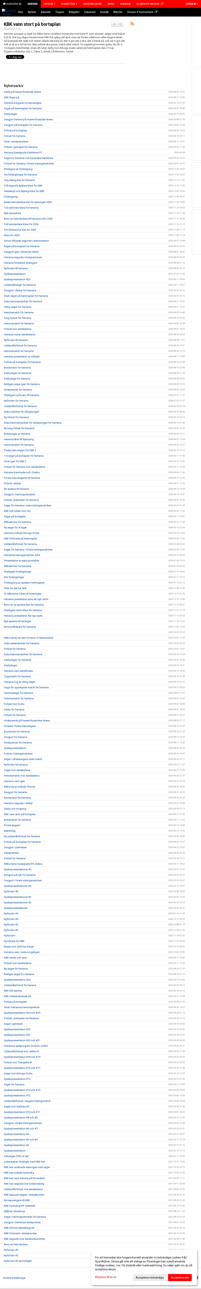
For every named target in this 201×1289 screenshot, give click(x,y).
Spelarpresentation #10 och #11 (22, 1112)
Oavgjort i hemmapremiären (19, 494)
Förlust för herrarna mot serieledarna (24, 466)
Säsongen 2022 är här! (16, 1156)
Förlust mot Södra (14, 704)
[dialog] (144, 1267)
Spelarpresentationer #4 (17, 885)
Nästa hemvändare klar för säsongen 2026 (28, 202)
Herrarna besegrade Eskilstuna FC (23, 152)
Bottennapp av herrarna (17, 433)
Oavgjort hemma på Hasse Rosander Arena (28, 119)
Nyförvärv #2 (11, 930)
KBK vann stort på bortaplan (32, 24)
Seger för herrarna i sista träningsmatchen (27, 505)
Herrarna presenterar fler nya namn (23, 615)
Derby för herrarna (14, 709)
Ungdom (48, 3)
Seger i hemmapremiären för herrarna (25, 1216)
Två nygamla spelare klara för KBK (23, 185)
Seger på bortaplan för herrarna (21, 246)
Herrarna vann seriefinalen (18, 670)
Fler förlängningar (14, 577)
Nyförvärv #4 (11, 919)
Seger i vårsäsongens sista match (23, 759)
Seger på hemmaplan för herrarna (23, 108)
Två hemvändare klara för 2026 (21, 224)
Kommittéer (68, 3)
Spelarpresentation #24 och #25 (22, 1012)
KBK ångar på (11, 97)
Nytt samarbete (12, 213)
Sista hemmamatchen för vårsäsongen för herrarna (32, 422)
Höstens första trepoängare (20, 726)
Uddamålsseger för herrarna (20, 284)
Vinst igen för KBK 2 (15, 461)
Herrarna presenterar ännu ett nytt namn (26, 599)
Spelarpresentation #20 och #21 (22, 1040)
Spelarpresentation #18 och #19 (22, 1056)
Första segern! (12, 825)
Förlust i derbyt (12, 483)
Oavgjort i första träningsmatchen (23, 880)
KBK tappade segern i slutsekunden (24, 1194)
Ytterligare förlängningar (17, 571)
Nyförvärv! (9, 935)
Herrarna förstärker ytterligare (20, 262)
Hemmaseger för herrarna (18, 692)
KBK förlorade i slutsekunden (20, 1233)
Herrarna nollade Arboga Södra (21, 533)
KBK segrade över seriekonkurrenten (24, 1238)
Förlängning (10, 196)
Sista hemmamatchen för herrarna (23, 301)
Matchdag (10, 830)
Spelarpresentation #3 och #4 (20, 1139)
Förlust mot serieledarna (17, 329)
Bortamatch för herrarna (17, 367)
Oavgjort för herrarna (15, 737)
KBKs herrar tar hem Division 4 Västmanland (28, 637)
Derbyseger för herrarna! (17, 373)
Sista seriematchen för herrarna (21, 643)
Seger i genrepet (13, 1023)
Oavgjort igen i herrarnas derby (21, 251)
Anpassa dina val (105, 1277)
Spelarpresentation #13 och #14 (22, 1090)
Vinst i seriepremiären (16, 141)
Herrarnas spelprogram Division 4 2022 (26, 1045)
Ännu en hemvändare (16, 1244)
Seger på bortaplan (15, 516)
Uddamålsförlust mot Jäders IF (21, 1051)
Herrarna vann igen (14, 781)
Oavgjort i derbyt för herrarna (20, 290)
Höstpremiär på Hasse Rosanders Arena (27, 720)
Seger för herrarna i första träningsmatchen (28, 549)
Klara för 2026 (12, 235)
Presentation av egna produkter (21, 560)
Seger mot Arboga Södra (18, 1073)
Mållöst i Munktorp (14, 1211)
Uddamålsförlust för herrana (20, 985)
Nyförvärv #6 (11, 891)
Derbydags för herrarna (17, 378)
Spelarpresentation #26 (17, 979)
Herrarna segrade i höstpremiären (23, 257)
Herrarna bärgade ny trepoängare (22, 102)
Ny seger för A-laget (15, 527)
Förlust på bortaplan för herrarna (22, 362)
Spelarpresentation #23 (17, 1029)
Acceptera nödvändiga (150, 1277)
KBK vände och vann (15, 957)
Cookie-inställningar (14, 1277)
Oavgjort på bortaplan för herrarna (23, 124)
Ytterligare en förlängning (18, 169)
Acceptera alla (180, 1277)
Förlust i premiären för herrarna (21, 499)
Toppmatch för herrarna (17, 676)
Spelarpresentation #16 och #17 (22, 1067)
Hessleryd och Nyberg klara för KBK (24, 191)
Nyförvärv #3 (11, 924)
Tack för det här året (15, 588)
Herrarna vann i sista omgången (22, 952)
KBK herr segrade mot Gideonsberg (24, 1183)
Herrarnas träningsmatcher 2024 (22, 555)
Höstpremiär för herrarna (18, 389)
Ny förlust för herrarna (16, 417)
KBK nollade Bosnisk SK (17, 996)
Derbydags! (10, 665)
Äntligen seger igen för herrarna (22, 384)
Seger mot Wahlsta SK (16, 1106)
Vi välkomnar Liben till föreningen (22, 593)
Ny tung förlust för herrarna (19, 428)
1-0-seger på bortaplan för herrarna (24, 455)
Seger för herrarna (14, 1084)
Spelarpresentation (15, 273)
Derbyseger (10, 113)
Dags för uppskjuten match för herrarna (26, 687)
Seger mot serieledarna (17, 770)
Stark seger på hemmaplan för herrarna (26, 295)
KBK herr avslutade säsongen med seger (27, 1167)
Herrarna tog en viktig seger (19, 681)
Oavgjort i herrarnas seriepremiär (22, 1222)
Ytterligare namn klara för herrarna (23, 610)
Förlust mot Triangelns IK (18, 1062)
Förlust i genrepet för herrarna (20, 147)
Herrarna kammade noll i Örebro (22, 472)
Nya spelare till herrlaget (17, 621)
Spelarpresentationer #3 (17, 897)
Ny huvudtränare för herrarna (20, 626)
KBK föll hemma (13, 990)
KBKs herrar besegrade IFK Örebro (23, 863)
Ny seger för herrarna (16, 968)
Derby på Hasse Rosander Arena (22, 91)
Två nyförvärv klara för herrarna (21, 207)
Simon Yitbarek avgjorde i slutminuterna (26, 240)
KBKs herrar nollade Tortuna (19, 786)
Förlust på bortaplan (15, 130)
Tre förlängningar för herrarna (20, 174)
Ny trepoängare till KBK (17, 1200)
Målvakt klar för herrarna (17, 522)
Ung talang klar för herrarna (19, 180)
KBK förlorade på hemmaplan (20, 538)
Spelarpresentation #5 (16, 1134)
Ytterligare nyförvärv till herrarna (21, 395)
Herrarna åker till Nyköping (19, 439)
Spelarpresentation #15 (17, 1078)
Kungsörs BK (13, 3)
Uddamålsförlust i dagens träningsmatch (27, 1101)
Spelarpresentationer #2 (17, 902)
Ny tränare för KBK (14, 941)
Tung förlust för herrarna (17, 317)
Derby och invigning (15, 808)
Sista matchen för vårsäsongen (21, 411)
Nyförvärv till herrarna (16, 268)
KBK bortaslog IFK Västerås (19, 1205)
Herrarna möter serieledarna (19, 334)
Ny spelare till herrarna (16, 488)
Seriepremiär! (11, 852)
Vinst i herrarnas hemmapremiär (22, 1007)
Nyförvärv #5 (11, 913)
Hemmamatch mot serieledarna (21, 775)
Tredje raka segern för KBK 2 (20, 450)
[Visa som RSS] (132, 24)
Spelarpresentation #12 (17, 1095)
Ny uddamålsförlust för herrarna (22, 836)
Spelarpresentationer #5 (17, 869)
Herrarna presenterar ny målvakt (22, 356)
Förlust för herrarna (15, 136)
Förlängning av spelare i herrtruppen (24, 582)
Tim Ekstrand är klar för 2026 (20, 229)
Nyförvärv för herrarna (16, 400)
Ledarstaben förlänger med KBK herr (24, 1161)
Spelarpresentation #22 (17, 279)
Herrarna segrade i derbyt (18, 803)
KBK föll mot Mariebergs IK (19, 1227)
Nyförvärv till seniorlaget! (18, 1260)
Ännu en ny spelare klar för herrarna (24, 604)
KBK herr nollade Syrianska (19, 1172)
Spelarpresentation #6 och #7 (20, 1128)
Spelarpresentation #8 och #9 (20, 1117)
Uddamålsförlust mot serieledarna (23, 1189)
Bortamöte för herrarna (17, 731)
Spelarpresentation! (15, 748)
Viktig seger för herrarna (17, 306)
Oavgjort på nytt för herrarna (20, 874)
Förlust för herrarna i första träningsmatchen (29, 163)
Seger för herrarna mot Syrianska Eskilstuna (28, 158)
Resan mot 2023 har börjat (19, 946)
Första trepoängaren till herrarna (22, 477)
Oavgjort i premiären (15, 847)
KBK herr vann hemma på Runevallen (24, 1178)
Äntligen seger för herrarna (19, 974)
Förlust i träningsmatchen (18, 753)
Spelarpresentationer (16, 908)
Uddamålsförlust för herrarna (20, 345)
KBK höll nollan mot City (17, 510)
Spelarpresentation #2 (16, 1145)
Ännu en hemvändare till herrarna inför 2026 (28, 218)
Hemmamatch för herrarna (19, 312)
